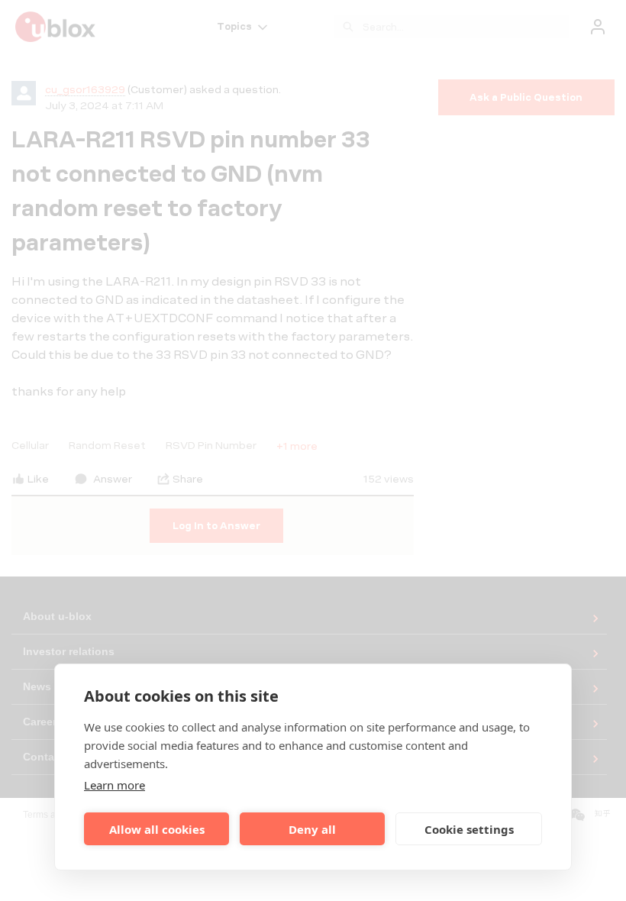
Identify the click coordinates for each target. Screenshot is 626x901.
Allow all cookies (157, 829)
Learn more (114, 785)
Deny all (312, 829)
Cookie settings (469, 829)
